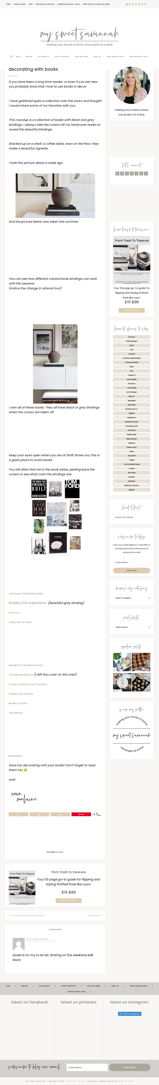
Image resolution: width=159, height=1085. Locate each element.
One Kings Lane (132, 426)
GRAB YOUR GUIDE (68, 901)
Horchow (131, 384)
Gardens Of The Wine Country (26, 665)
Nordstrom (131, 418)
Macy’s (132, 396)
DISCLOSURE (71, 1081)
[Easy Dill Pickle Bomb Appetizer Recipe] (141, 683)
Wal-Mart (131, 473)
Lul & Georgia (131, 392)
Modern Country (18, 703)
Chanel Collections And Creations (28, 684)
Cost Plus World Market (132, 358)
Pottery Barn (131, 434)
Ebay (132, 367)
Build (132, 345)
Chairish (131, 354)
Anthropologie (131, 341)
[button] (11, 52)
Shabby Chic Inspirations (28, 603)
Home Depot (132, 379)
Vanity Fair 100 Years (20, 622)
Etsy (131, 371)
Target (131, 460)
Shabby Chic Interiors (21, 693)
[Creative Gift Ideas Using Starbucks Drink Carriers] (122, 663)
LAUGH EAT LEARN (125, 1081)
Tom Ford (14, 612)
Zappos (132, 490)
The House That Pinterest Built (26, 593)
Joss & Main (131, 388)
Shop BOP (131, 456)
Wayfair (132, 477)
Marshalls (132, 405)
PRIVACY (82, 1081)
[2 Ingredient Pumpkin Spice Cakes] (141, 663)
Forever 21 (131, 375)
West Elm (131, 481)
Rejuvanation (131, 439)
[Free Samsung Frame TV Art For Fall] (122, 683)
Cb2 (131, 350)
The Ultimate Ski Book (21, 674)
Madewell (131, 401)
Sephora (131, 443)
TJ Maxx (132, 468)
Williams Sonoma (132, 485)
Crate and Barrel (131, 362)
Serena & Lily (132, 447)
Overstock (132, 430)
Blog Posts (14, 76)
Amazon (131, 337)
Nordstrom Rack (131, 422)
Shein (131, 451)
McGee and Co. (132, 409)
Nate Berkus (15, 755)
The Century (16, 712)
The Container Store (131, 464)
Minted (131, 413)
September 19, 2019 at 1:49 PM (41, 941)
